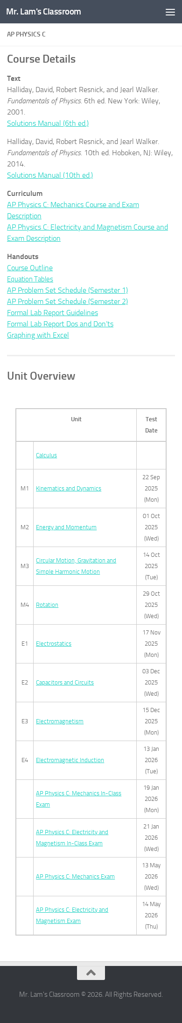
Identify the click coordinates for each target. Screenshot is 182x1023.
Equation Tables (30, 279)
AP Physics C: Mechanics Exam (75, 876)
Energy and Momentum (66, 527)
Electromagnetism (60, 721)
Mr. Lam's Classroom (43, 11)
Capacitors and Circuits (65, 682)
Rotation (47, 604)
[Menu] (170, 11)
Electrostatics (53, 643)
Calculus (46, 455)
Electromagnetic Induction (70, 760)
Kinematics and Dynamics (68, 488)
